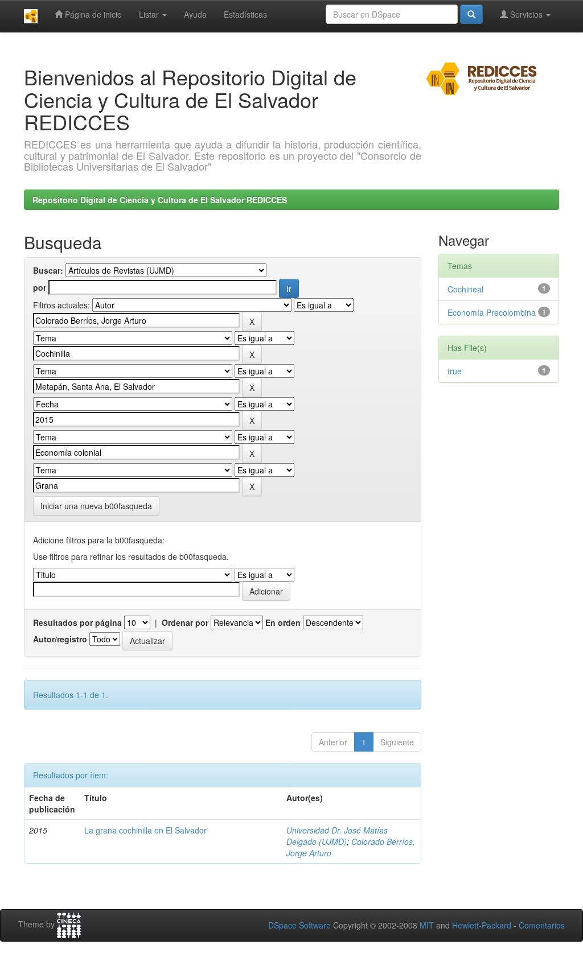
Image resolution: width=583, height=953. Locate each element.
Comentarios (542, 925)
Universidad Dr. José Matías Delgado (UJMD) (337, 835)
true (454, 371)
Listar (150, 14)
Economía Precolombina (491, 312)
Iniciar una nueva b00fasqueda (96, 505)
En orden (283, 622)
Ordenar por (185, 622)
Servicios (526, 14)
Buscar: (48, 270)
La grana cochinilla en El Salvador (145, 830)
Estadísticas (245, 14)
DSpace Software (299, 925)
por (39, 287)
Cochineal (465, 289)
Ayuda (195, 14)
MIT (427, 925)
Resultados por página (77, 622)
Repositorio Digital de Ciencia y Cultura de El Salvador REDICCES (159, 199)
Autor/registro (60, 639)
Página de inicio (92, 14)
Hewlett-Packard (481, 925)
